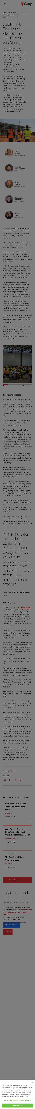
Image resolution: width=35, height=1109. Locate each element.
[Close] (33, 1082)
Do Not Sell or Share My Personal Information (17, 1100)
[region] (17, 1094)
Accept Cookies (17, 1105)
